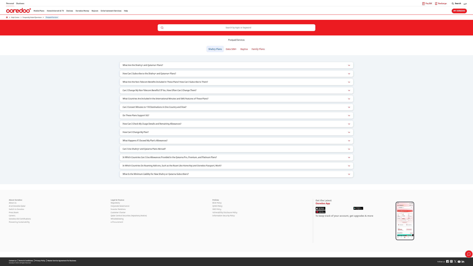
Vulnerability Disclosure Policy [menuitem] (224, 212)
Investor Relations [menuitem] (118, 209)
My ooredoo (459, 11)
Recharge (442, 3)
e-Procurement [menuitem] (117, 222)
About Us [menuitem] (12, 203)
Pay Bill (429, 3)
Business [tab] (20, 3)
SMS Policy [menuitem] (216, 209)
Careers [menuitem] (12, 215)
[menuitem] (39, 11)
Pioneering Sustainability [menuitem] (19, 222)
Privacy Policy (40, 261)
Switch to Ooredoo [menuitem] (16, 209)
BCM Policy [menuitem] (216, 203)
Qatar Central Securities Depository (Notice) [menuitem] (129, 215)
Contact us (13, 261)
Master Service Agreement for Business (61, 261)
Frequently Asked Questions (32, 17)
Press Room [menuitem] (13, 212)
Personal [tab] (10, 3)
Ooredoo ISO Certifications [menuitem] (20, 219)
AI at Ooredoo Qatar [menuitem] (17, 206)
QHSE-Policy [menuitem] (217, 206)
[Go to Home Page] (7, 17)
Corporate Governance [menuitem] (120, 206)
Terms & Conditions (26, 261)
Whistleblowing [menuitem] (117, 219)
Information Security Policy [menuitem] (223, 215)
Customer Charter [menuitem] (118, 212)
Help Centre (15, 17)
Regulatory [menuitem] (115, 203)
